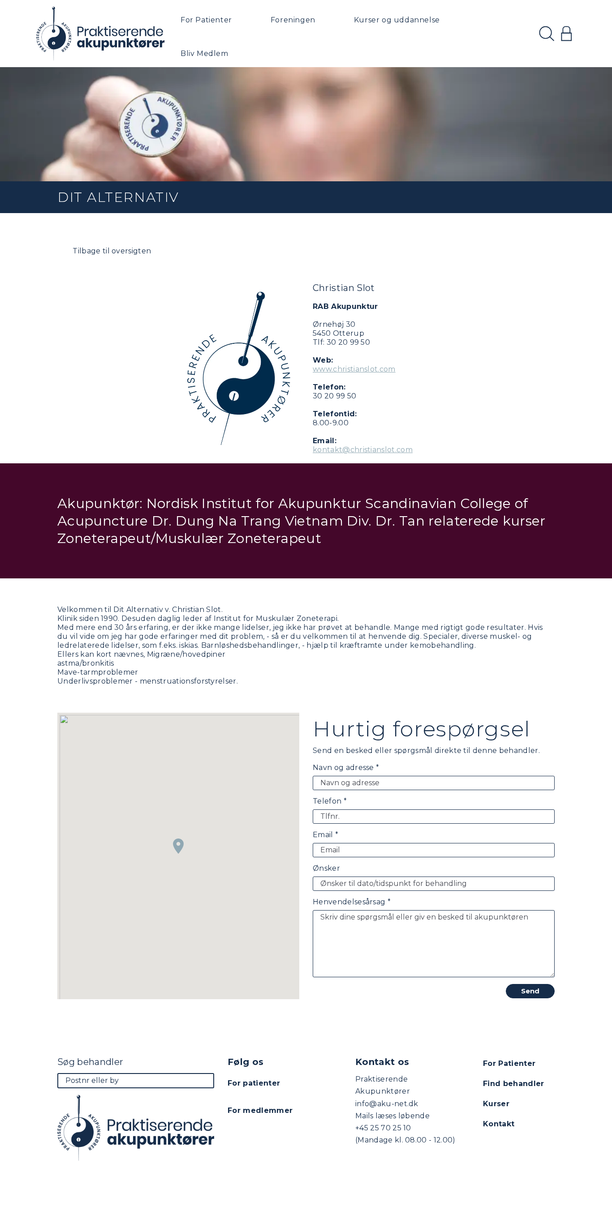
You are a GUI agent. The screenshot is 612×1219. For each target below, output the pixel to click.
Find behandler (513, 1083)
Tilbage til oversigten (111, 251)
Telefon (330, 801)
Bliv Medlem (204, 53)
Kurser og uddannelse (397, 20)
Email (325, 834)
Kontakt (498, 1124)
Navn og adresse (346, 767)
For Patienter (206, 20)
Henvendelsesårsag (352, 902)
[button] (178, 846)
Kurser (496, 1103)
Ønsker (326, 868)
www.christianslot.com (354, 369)
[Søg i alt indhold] (546, 33)
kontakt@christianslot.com (363, 449)
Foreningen (293, 20)
